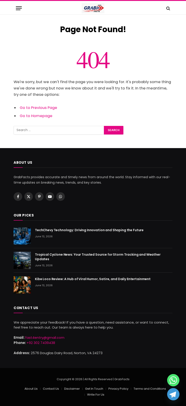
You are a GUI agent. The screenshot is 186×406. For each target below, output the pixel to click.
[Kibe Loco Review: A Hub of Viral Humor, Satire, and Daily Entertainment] (22, 284)
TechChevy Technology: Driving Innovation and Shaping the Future (89, 230)
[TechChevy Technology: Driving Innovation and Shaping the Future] (22, 236)
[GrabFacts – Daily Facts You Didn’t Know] (93, 8)
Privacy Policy (118, 389)
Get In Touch (94, 389)
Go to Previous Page (38, 107)
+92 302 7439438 (41, 342)
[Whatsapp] (173, 380)
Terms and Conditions (150, 389)
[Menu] (19, 8)
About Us (31, 389)
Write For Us (95, 394)
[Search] (167, 8)
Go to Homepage (36, 115)
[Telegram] (173, 394)
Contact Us (51, 389)
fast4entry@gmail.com (44, 337)
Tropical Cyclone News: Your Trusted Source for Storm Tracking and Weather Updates (98, 256)
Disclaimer (72, 389)
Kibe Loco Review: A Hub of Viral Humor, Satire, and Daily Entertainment (93, 279)
